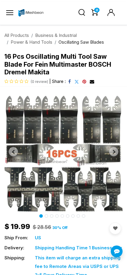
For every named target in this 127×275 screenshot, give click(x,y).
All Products (16, 35)
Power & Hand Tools (31, 42)
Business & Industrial (56, 35)
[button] (13, 151)
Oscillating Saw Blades (81, 42)
